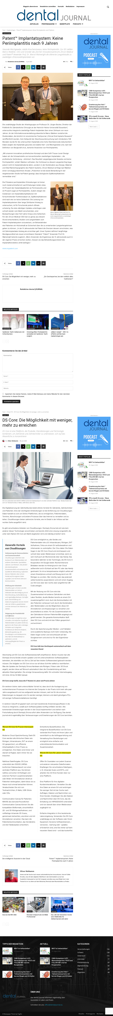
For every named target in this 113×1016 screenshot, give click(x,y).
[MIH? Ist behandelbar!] (82, 83)
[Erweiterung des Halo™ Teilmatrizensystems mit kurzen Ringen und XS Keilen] (82, 107)
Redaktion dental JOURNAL (16, 61)
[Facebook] (18, 67)
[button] (108, 6)
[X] (23, 67)
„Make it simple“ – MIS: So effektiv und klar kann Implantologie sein (59, 334)
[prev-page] (3, 341)
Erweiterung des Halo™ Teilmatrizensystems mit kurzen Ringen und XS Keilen (99, 107)
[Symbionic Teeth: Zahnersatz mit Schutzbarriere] (13, 322)
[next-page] (7, 341)
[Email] (38, 67)
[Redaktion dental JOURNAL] (3, 62)
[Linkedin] (33, 67)
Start (3, 30)
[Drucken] (43, 67)
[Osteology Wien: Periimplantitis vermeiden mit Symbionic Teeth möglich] (38, 322)
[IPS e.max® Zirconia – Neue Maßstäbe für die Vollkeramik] (82, 118)
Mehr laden (93, 127)
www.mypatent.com (10, 248)
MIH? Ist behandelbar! (97, 80)
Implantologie (11, 30)
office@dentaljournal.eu (54, 1005)
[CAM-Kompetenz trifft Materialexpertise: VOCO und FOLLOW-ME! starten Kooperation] (82, 93)
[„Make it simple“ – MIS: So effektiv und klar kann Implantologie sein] (62, 322)
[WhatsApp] (28, 67)
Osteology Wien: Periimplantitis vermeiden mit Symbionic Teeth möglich (37, 334)
